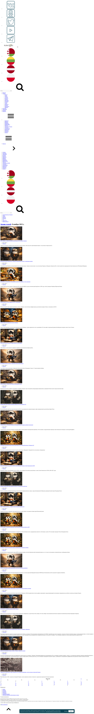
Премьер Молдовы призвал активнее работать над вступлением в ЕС (13, 404)
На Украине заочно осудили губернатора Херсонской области (11, 363)
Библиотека (7, 129)
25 (67, 684)
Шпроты (6, 121)
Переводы (7, 120)
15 (28, 683)
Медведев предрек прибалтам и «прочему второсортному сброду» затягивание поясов (16, 261)
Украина (6, 99)
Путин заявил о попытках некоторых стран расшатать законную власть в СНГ (15, 527)
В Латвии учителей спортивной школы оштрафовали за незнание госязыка (14, 547)
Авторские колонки (8, 126)
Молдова (4, 217)
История (4, 110)
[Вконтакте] (11, 8)
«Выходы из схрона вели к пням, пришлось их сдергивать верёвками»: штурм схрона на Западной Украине (20, 672)
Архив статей (5, 224)
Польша (6, 105)
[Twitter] (11, 25)
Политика (4, 108)
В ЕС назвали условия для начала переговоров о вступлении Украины (13, 240)
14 (15, 683)
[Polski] (11, 81)
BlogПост (6, 122)
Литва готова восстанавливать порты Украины (9, 322)
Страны (4, 93)
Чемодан (6, 125)
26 (81, 684)
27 (0, 685)
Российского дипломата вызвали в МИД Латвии (9, 608)
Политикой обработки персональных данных (53, 711)
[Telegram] (11, 42)
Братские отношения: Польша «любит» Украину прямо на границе (12, 650)
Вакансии (4, 692)
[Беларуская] (11, 56)
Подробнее (66, 711)
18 (67, 683)
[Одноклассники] (11, 17)
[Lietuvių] (11, 64)
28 (15, 685)
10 (54, 682)
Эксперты (6, 127)
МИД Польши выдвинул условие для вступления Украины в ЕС (12, 506)
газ (3, 219)
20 (0, 684)
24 (54, 684)
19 (81, 683)
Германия (6, 101)
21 (15, 684)
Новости (4, 92)
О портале (4, 693)
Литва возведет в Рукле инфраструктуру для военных (10, 302)
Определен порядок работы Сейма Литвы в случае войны (11, 343)
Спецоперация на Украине (8, 214)
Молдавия (7, 100)
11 (67, 682)
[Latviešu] (11, 195)
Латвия (6, 96)
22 (28, 684)
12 (81, 682)
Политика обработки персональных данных (11, 695)
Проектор (6, 130)
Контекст (4, 111)
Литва (6, 95)
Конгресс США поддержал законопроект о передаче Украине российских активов (15, 588)
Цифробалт (7, 123)
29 (28, 685)
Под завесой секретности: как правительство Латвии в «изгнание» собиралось (15, 629)
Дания (6, 103)
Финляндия (7, 106)
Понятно (71, 711)
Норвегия (6, 104)
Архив (4, 689)
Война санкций (5, 221)
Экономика (5, 109)
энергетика (5, 220)
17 (54, 683)
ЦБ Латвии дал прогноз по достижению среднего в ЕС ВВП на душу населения (15, 281)
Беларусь (6, 98)
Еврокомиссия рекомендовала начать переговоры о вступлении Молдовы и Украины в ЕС (17, 445)
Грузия (6, 102)
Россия (6, 94)
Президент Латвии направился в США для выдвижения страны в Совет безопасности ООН (17, 465)
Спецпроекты (7, 128)
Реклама (4, 690)
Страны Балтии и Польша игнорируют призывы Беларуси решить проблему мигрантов (16, 424)
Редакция (4, 691)
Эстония (6, 97)
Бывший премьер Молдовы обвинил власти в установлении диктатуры (13, 486)
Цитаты (6, 132)
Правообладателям (6, 694)
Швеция (6, 107)
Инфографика (7, 124)
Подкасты (6, 131)
